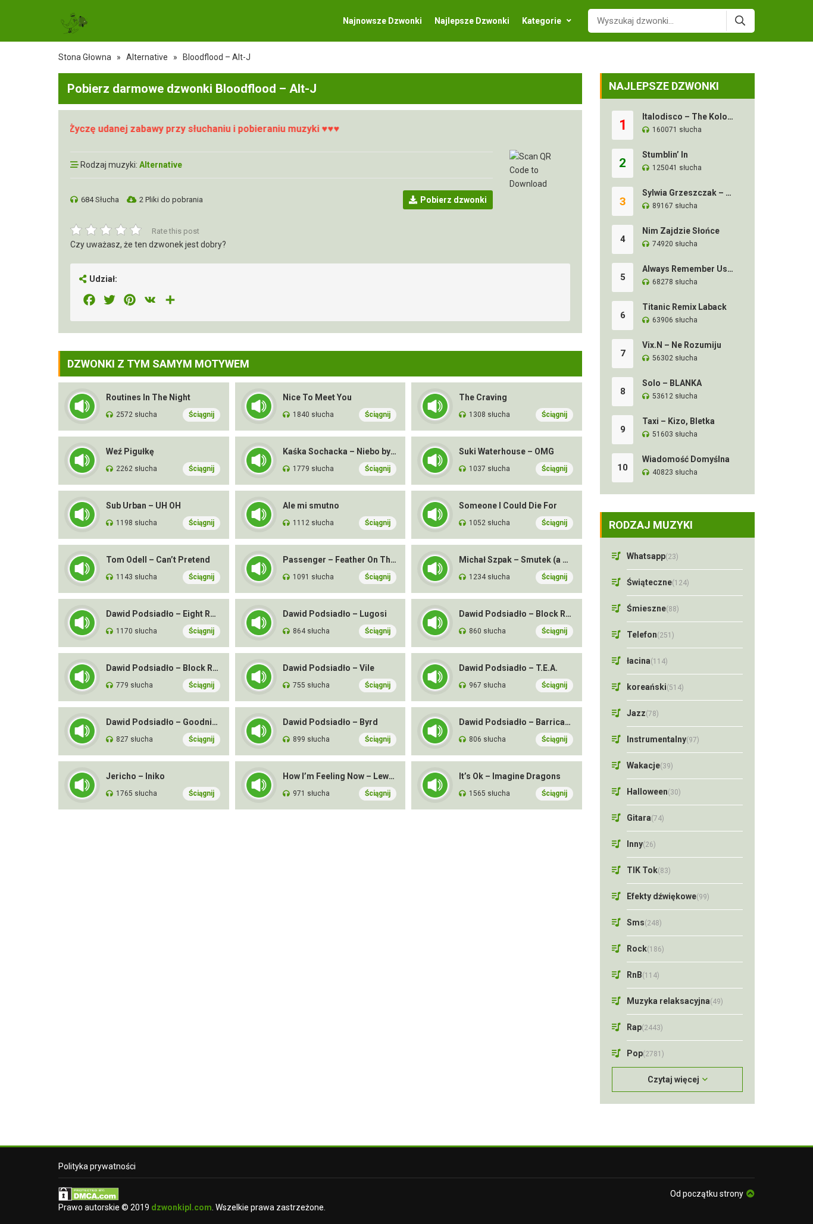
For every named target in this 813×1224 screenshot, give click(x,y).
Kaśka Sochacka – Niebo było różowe (340, 451)
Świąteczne (658, 582)
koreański (655, 687)
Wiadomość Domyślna (686, 459)
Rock (645, 948)
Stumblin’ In (665, 154)
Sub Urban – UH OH (143, 505)
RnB (643, 975)
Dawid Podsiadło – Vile (328, 668)
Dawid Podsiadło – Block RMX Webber (516, 614)
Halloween (654, 791)
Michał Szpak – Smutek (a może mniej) (516, 559)
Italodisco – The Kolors (688, 116)
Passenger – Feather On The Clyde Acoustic (340, 559)
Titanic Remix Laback (684, 307)
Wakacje (650, 765)
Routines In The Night (148, 397)
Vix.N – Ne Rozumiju (681, 345)
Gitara (645, 818)
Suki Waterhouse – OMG (506, 451)
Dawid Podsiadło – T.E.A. (508, 668)
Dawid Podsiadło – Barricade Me (516, 722)
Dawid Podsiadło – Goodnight (163, 722)
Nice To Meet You (317, 397)
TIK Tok (649, 870)
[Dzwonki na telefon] (73, 21)
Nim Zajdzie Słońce (681, 231)
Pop (645, 1053)
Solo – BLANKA (672, 383)
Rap (645, 1027)
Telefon (650, 634)
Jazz (643, 713)
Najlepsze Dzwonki (471, 21)
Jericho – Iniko (135, 776)
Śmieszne (653, 608)
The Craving (483, 397)
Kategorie (541, 21)
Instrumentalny (663, 739)
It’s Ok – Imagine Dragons (510, 776)
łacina (647, 661)
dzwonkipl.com (181, 1207)
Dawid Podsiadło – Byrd (330, 722)
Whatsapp (652, 556)
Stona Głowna (84, 57)
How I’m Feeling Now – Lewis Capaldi (340, 776)
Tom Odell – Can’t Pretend (158, 559)
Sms (644, 922)
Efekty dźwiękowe (668, 896)
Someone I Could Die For (508, 505)
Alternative (147, 57)
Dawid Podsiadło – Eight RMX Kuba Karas (163, 614)
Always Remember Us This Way (688, 269)
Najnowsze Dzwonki (382, 21)
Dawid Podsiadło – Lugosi (335, 614)
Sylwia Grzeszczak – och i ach (688, 192)
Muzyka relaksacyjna (675, 1001)
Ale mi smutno (311, 505)
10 (622, 467)
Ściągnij (201, 414)
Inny (641, 844)
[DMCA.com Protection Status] (192, 1194)
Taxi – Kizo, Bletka (678, 421)
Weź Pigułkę (130, 451)
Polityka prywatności (97, 1166)
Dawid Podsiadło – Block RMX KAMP (163, 668)
